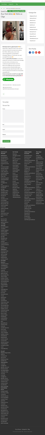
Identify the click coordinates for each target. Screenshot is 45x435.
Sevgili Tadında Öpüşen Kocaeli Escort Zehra (27, 208)
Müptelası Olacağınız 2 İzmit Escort (16, 155)
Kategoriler (11, 4)
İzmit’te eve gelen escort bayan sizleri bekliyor (16, 165)
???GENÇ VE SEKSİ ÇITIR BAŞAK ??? (27, 170)
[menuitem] (4, 4)
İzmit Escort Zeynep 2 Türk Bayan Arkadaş (39, 175)
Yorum (4, 108)
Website (4, 134)
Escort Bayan (4, 4)
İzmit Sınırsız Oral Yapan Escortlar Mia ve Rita (28, 195)
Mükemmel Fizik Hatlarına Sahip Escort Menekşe (39, 163)
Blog (17, 4)
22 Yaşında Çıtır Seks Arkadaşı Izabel (27, 184)
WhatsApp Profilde (18, 11)
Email (4, 129)
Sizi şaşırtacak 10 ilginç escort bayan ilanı (16, 160)
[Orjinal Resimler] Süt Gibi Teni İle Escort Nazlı (28, 157)
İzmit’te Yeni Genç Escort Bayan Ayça (40, 179)
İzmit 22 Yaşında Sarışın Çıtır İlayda (28, 163)
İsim (4, 124)
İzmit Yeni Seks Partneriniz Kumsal (27, 202)
